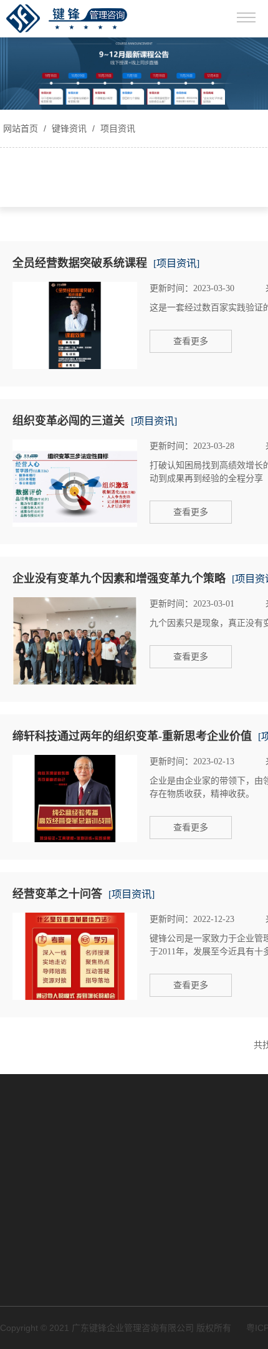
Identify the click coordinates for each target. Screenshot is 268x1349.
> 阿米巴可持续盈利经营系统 (56, 1129)
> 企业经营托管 (30, 1185)
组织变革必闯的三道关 (68, 421)
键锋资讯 (69, 128)
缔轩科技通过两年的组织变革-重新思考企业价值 (132, 736)
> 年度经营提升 (30, 1107)
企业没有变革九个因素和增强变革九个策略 (119, 578)
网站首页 (20, 128)
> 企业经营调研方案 (38, 1085)
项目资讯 (116, 128)
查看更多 (190, 341)
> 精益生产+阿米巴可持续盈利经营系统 (71, 1157)
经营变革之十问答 (57, 894)
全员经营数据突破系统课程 (79, 263)
